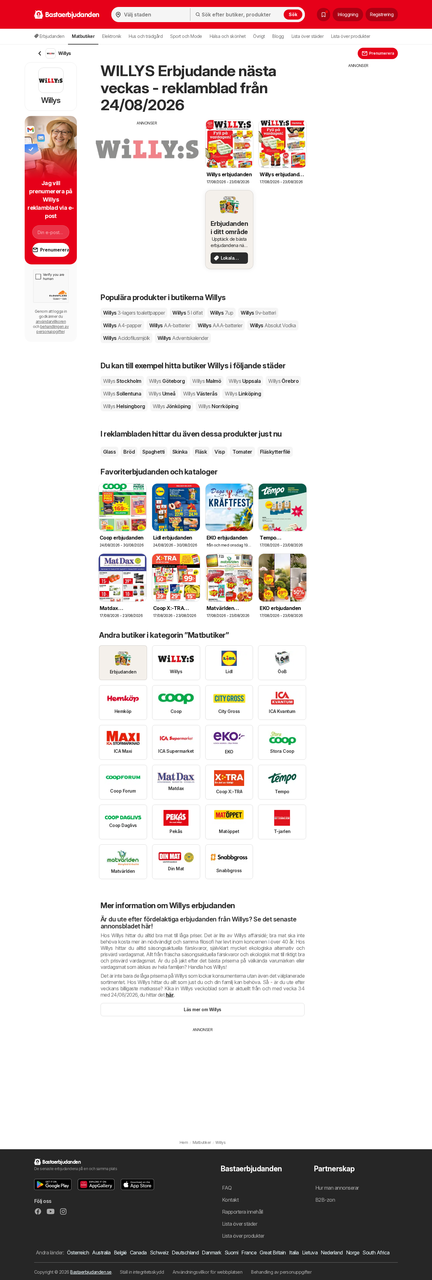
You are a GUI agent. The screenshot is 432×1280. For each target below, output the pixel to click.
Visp (219, 452)
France (248, 1252)
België (120, 1252)
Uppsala (245, 381)
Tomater (242, 452)
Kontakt (230, 1200)
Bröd (129, 452)
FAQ (226, 1188)
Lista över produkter (350, 36)
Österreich (78, 1252)
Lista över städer (308, 36)
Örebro (283, 381)
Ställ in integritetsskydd (142, 1272)
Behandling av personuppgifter (281, 1272)
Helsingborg (124, 406)
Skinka (180, 452)
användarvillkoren (51, 321)
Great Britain (273, 1252)
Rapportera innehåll (242, 1212)
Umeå (162, 393)
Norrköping (218, 406)
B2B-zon (325, 1200)
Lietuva (310, 1252)
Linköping (243, 393)
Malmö (206, 381)
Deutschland (185, 1252)
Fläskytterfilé (275, 452)
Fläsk (201, 452)
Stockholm (122, 381)
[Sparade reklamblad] (323, 14)
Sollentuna (122, 393)
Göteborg (167, 381)
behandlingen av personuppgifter (52, 329)
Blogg (278, 36)
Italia (294, 1252)
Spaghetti (153, 452)
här (170, 995)
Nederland (332, 1252)
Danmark (211, 1252)
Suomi (231, 1252)
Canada (138, 1252)
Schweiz (159, 1252)
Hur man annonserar (337, 1188)
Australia (101, 1252)
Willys (134, 313)
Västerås (200, 393)
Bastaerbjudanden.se (90, 1272)
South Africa (376, 1252)
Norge (352, 1252)
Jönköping (172, 406)
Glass (109, 452)
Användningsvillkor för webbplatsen (207, 1272)
